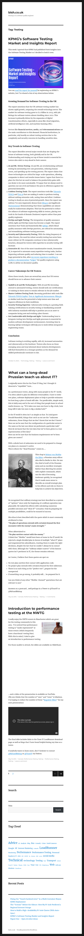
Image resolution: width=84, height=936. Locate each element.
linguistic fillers (50, 700)
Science (33, 856)
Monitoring (12, 853)
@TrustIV (28, 754)
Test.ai (20, 194)
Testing (31, 361)
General (20, 597)
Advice (12, 843)
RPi (23, 856)
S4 (29, 856)
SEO (37, 856)
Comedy (38, 843)
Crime (44, 843)
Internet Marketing (25, 848)
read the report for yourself (26, 90)
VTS (40, 865)
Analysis (23, 843)
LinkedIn (36, 848)
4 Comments (50, 597)
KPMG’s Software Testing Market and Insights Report (32, 916)
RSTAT (26, 856)
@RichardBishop (15, 754)
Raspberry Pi (12, 856)
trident (59, 861)
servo (40, 856)
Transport (51, 860)
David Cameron (52, 843)
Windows (11, 868)
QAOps (45, 226)
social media (48, 856)
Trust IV (10, 865)
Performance (24, 852)
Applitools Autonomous (44, 296)
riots (19, 856)
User (28, 865)
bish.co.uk (15, 12)
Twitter (16, 865)
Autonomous (14, 206)
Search (58, 810)
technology (29, 860)
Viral (32, 865)
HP (16, 848)
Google (11, 848)
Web (52, 864)
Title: (10, 806)
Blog (28, 843)
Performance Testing (31, 597)
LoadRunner (48, 848)
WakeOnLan (45, 865)
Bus (32, 843)
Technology (25, 361)
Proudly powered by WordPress (27, 930)
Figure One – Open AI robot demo (24, 919)
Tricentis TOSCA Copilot (18, 296)
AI (19, 843)
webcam (58, 865)
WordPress (18, 868)
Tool (45, 861)
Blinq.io (58, 296)
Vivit (36, 865)
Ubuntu (20, 865)
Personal (55, 852)
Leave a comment (49, 361)
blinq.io (45, 203)
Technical (15, 860)
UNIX (24, 865)
